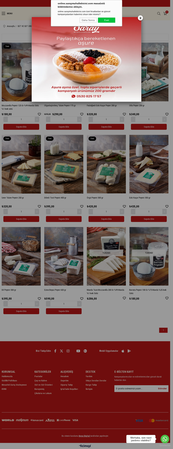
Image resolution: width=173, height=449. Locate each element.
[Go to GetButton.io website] (164, 445)
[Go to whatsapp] (165, 439)
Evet (106, 20)
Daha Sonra (88, 20)
